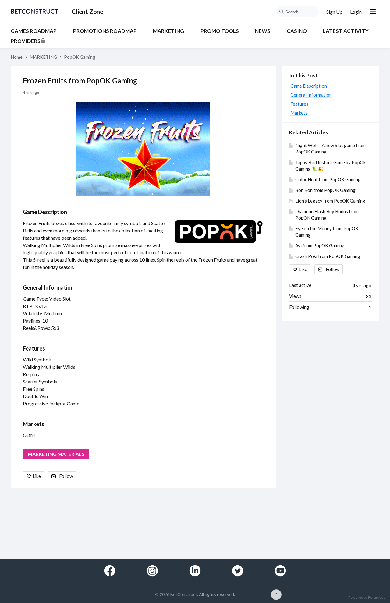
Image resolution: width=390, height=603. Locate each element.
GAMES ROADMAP (34, 31)
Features (34, 348)
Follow (66, 476)
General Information (48, 287)
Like (37, 476)
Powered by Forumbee (366, 597)
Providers (26, 41)
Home (17, 57)
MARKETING (168, 31)
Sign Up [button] (334, 12)
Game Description (45, 212)
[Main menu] (372, 11)
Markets (33, 424)
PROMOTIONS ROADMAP (105, 31)
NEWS (262, 31)
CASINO (297, 31)
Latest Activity (346, 31)
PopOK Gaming (79, 57)
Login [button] (356, 12)
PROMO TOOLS (219, 31)
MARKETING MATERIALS (56, 454)
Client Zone (87, 11)
